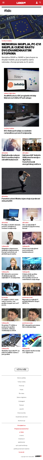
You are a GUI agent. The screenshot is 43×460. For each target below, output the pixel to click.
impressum (21, 439)
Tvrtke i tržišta (21, 382)
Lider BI (21, 409)
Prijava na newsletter (21, 429)
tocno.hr (21, 452)
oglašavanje (21, 442)
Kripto (21, 389)
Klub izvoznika (22, 413)
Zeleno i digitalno (21, 397)
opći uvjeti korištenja (21, 445)
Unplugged (21, 401)
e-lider (21, 432)
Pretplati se (22, 425)
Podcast (21, 405)
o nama (21, 435)
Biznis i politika (21, 378)
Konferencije (21, 420)
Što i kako (21, 393)
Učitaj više (21, 369)
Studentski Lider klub (21, 417)
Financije (21, 385)
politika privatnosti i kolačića (21, 449)
